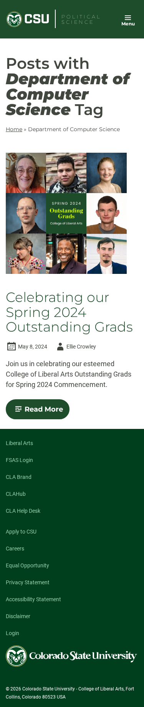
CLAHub (16, 494)
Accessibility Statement (33, 599)
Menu (128, 24)
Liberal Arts (19, 443)
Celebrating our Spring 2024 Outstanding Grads (69, 312)
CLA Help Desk (23, 511)
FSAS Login (19, 460)
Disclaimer (18, 616)
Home (14, 129)
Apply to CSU (21, 532)
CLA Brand (18, 477)
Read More (47, 412)
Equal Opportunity (27, 565)
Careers (15, 548)
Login (12, 633)
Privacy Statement (28, 582)
